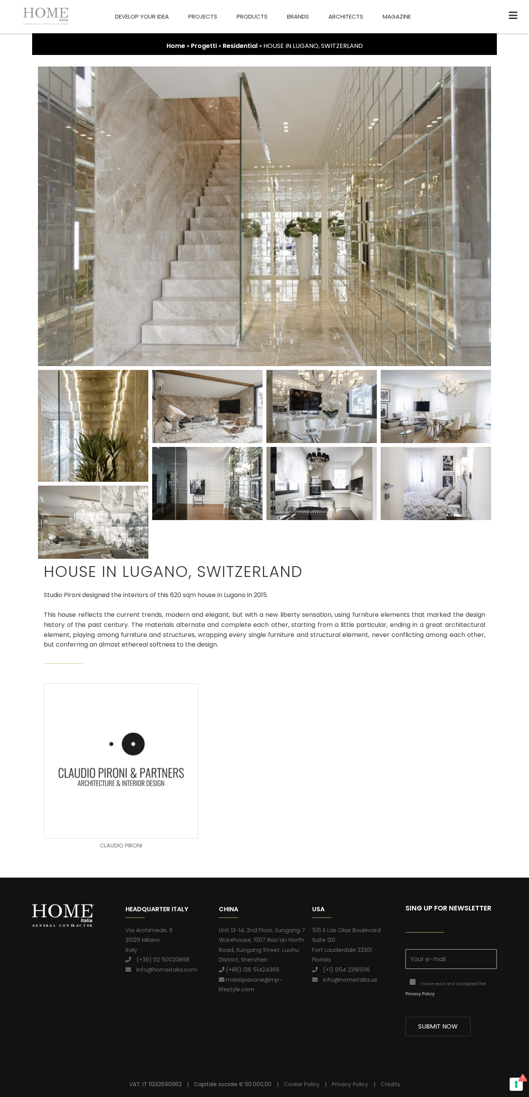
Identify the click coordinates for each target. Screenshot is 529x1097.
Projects (202, 16)
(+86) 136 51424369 (251, 970)
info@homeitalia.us (347, 980)
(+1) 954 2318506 (344, 970)
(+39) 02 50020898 (160, 960)
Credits (390, 1084)
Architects (345, 16)
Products (252, 16)
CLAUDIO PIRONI (121, 845)
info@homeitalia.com (164, 970)
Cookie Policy (301, 1084)
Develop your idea (142, 16)
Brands (298, 16)
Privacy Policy (420, 994)
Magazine (397, 16)
